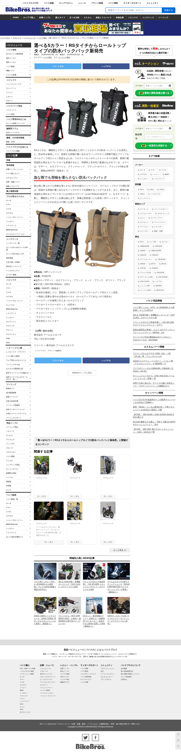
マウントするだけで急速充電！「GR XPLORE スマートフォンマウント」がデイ (153, 323)
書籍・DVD (10, 142)
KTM (8, 339)
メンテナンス (148, 17)
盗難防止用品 (11, 473)
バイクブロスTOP (30, 3)
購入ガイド (60, 17)
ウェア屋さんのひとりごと (16, 360)
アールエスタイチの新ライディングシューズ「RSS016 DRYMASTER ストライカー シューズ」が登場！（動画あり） (118, 587)
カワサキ (9, 213)
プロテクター (11, 452)
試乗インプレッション (14, 169)
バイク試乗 (84, 682)
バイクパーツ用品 (14, 106)
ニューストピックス (13, 84)
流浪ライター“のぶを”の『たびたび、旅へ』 (17, 378)
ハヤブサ (158, 281)
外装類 (8, 486)
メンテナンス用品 (13, 465)
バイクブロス (5, 38)
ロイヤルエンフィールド (15, 234)
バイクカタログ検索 (27, 671)
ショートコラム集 (14, 348)
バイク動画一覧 (12, 499)
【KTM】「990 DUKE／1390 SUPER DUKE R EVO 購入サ (153, 415)
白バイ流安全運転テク (14, 537)
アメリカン (144, 227)
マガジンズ (17, 38)
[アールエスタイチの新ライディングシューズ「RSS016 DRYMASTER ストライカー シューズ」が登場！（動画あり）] (118, 571)
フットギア (10, 444)
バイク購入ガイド (13, 174)
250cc (142, 194)
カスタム (88, 17)
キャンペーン (11, 88)
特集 (8, 160)
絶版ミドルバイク (104, 17)
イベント (9, 92)
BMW (167, 174)
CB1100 (143, 255)
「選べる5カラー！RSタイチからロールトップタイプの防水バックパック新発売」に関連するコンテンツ (81, 442)
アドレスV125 (145, 273)
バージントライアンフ (48, 696)
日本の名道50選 (12, 401)
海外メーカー (11, 62)
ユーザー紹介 (65, 679)
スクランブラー (157, 218)
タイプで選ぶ (29, 17)
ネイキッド (144, 209)
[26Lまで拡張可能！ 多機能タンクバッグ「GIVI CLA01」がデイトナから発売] (69, 571)
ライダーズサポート (132, 3)
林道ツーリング (12, 397)
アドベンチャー (160, 222)
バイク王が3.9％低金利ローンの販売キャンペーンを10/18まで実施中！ (154, 401)
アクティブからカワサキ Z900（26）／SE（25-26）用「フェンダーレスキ (152, 354)
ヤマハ (8, 205)
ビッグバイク (145, 198)
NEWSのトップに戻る (82, 373)
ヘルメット (10, 431)
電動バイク (10, 71)
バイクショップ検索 (27, 674)
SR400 (143, 264)
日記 (102, 671)
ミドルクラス (155, 194)
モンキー (165, 242)
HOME (16, 17)
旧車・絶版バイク (13, 182)
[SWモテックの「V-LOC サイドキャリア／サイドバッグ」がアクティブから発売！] (118, 605)
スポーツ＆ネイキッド (48, 677)
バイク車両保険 (85, 677)
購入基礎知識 (12, 191)
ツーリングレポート (13, 418)
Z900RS (158, 286)
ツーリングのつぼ (13, 365)
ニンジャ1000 (145, 290)
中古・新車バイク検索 (27, 668)
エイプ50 (152, 242)
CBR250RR (144, 246)
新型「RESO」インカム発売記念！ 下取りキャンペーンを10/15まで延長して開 (154, 408)
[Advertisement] (82, 407)
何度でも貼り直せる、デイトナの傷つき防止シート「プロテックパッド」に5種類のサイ (153, 384)
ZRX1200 (160, 290)
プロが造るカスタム (15, 196)
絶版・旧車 (158, 231)
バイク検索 (49, 3)
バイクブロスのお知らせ (17, 147)
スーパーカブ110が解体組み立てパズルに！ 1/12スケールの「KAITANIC (152, 338)
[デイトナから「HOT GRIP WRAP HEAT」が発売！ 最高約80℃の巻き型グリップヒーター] (69, 605)
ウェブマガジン (66, 3)
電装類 (8, 482)
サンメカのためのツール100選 (17, 248)
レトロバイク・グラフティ (16, 352)
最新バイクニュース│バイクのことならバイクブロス (90, 650)
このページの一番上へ (178, 735)
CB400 (143, 251)
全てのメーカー (25, 712)
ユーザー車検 (11, 275)
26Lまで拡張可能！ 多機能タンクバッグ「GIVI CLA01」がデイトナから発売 (69, 584)
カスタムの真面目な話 (14, 369)
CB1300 (155, 255)
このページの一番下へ (178, 746)
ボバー (142, 218)
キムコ (22, 707)
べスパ (22, 698)
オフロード (144, 222)
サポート (9, 101)
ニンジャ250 (145, 286)
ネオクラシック (163, 214)
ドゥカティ (10, 221)
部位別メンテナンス (13, 266)
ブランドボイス (106, 679)
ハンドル (9, 477)
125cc (151, 190)
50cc (142, 190)
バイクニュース (30, 38)
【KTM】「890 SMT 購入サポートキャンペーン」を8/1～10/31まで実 (153, 430)
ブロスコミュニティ (108, 668)
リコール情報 (11, 75)
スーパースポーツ (161, 209)
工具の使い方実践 (13, 262)
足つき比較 (74, 17)
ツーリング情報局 (13, 405)
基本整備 (9, 258)
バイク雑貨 (10, 456)
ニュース (82, 3)
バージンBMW (45, 690)
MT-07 (153, 264)
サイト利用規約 (126, 677)
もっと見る (118, 550)
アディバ (9, 330)
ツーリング (163, 17)
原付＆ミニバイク (46, 674)
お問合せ (124, 679)
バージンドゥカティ (47, 693)
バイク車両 (11, 50)
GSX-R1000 (163, 277)
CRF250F (158, 246)
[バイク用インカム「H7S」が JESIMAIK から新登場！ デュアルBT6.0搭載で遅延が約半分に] (45, 571)
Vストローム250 (146, 277)
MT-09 (163, 264)
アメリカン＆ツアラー (48, 682)
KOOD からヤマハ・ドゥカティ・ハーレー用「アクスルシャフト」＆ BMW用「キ (153, 362)
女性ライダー (65, 677)
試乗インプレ (45, 17)
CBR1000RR (156, 251)
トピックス (133, 17)
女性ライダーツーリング (15, 409)
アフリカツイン (146, 259)
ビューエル (10, 305)
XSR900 (155, 268)
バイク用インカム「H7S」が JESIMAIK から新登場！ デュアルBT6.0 (153, 308)
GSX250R (160, 273)
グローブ (9, 448)
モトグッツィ (11, 322)
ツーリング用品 (12, 427)
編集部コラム (12, 128)
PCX (142, 242)
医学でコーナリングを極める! (17, 373)
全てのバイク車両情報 (14, 54)
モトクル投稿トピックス (15, 123)
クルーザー (158, 227)
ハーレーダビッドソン (14, 217)
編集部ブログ (65, 682)
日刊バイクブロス (13, 133)
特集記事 (120, 17)
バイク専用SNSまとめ (16, 119)
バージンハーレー (46, 687)
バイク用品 (42, 38)
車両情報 (10, 165)
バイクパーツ (11, 110)
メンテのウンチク (13, 271)
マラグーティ (11, 334)
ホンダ (8, 200)
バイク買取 (113, 3)
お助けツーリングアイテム (16, 414)
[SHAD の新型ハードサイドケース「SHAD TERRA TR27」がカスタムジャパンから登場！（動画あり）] (45, 605)
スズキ (8, 209)
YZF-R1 (143, 268)
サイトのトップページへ (178, 741)
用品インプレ (12, 423)
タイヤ (8, 490)
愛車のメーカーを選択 (154, 86)
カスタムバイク (12, 178)
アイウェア (10, 440)
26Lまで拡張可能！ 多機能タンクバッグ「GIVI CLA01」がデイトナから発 (153, 316)
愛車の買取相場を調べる (154, 93)
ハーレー (155, 174)
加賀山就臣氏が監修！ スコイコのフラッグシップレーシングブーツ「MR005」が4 (154, 331)
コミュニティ (153, 3)
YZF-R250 (161, 259)
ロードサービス (85, 679)
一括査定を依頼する (154, 145)
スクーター (144, 231)
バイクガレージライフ (88, 674)
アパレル (9, 435)
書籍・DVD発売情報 (15, 138)
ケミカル (9, 461)
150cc (162, 190)
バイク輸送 (84, 671)
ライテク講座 (65, 674)
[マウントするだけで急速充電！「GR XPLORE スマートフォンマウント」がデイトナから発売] (94, 571)
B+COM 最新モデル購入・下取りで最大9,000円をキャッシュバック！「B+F (154, 423)
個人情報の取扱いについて (130, 674)
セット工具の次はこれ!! (15, 254)
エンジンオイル (12, 469)
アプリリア (10, 326)
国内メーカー (11, 58)
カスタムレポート (107, 677)
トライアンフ (11, 226)
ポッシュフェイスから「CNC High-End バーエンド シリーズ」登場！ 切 (153, 377)
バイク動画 (10, 66)
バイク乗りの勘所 (13, 356)
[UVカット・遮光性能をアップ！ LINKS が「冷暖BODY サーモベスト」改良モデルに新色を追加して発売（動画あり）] (94, 605)
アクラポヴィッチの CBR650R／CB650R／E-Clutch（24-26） (153, 369)
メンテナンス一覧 (13, 243)
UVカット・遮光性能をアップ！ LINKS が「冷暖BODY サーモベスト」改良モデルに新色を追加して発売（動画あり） (94, 621)
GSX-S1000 (144, 281)
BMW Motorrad (12, 230)
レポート (9, 97)
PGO (8, 343)
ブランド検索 (97, 3)
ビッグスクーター (46, 679)
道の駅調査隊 (11, 393)
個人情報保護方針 (127, 671)
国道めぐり (10, 388)
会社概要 (124, 668)
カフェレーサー (146, 214)
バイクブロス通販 (13, 151)
